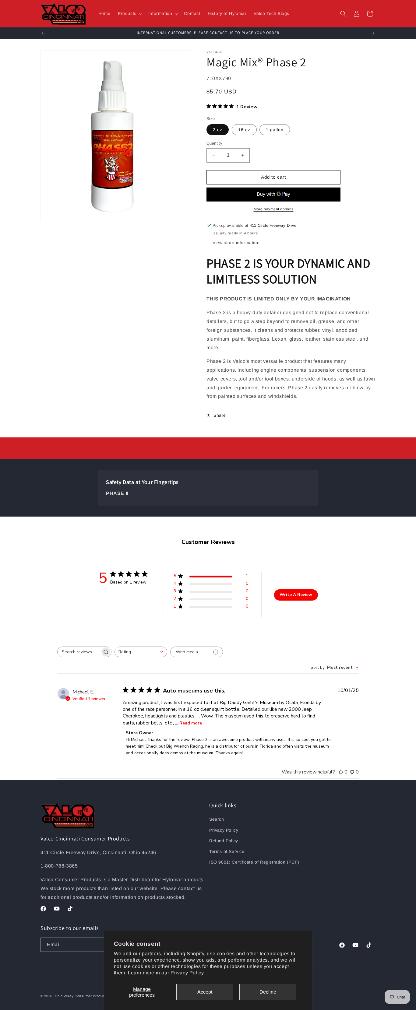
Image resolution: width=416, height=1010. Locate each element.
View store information (236, 242)
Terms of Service (227, 851)
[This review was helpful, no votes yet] (341, 772)
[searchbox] (79, 652)
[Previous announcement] (42, 33)
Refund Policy (223, 840)
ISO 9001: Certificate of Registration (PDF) (254, 862)
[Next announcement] (373, 33)
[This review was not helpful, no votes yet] (352, 772)
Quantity (214, 143)
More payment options (274, 209)
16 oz (244, 129)
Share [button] (219, 415)
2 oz (217, 129)
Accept (204, 991)
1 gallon (275, 129)
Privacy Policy (187, 972)
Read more (190, 723)
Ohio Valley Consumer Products (81, 996)
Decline (267, 991)
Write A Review (296, 595)
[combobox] (141, 652)
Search (216, 819)
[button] (129, 13)
